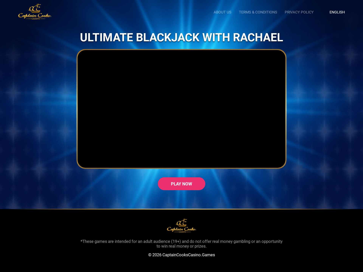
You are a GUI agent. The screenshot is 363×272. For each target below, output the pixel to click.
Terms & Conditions (258, 11)
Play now (181, 184)
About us (222, 11)
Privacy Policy (299, 11)
